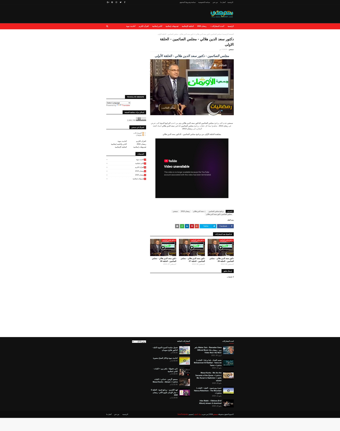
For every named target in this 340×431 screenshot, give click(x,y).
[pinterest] (112, 2)
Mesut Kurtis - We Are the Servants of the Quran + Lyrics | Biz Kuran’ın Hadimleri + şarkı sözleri (208, 377)
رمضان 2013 (185, 211)
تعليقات (139, 135)
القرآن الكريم (141, 141)
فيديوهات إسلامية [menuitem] (172, 26)
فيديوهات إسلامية (139, 147)
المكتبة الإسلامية (121, 147)
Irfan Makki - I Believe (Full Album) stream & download (210, 402)
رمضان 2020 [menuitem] (202, 26)
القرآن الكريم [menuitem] (144, 26)
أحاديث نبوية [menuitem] (130, 26)
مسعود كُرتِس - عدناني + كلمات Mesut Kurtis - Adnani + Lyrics (165, 380)
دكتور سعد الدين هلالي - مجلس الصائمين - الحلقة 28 (164, 259)
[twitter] (120, 2)
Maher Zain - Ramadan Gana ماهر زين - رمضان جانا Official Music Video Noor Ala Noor (208, 350)
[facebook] (125, 2)
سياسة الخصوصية (204, 2)
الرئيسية (230, 2)
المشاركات (137, 133)
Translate (126, 105)
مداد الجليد (197, 414)
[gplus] (107, 2)
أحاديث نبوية (122, 141)
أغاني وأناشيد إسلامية (119, 144)
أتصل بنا (223, 2)
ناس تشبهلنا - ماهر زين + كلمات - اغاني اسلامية (165, 370)
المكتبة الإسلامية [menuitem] (188, 26)
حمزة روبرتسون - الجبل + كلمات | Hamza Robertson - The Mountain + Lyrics (208, 390)
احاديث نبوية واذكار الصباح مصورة (165, 358)
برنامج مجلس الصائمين (216, 211)
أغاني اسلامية (140, 163)
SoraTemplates (182, 414)
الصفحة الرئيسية (228, 34)
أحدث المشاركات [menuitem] (218, 26)
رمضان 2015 (141, 144)
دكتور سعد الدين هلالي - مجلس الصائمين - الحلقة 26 (221, 259)
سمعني (231, 49)
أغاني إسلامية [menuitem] (157, 26)
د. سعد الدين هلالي (199, 211)
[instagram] (116, 2)
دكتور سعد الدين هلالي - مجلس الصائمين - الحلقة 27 (193, 259)
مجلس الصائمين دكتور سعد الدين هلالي (208, 34)
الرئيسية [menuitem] (231, 26)
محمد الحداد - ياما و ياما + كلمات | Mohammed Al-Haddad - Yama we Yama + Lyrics (208, 362)
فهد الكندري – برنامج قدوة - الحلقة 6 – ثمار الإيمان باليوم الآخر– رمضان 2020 (164, 392)
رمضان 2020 (140, 175)
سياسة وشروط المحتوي (188, 2)
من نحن (215, 2)
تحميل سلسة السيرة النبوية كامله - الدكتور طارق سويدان (165, 348)
